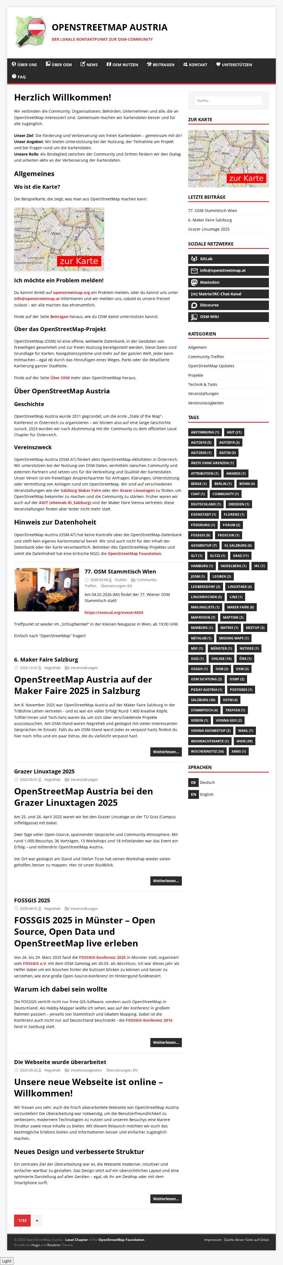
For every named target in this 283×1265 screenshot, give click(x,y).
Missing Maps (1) (234, 638)
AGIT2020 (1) (201, 452)
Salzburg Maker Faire (81, 490)
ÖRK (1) (245, 658)
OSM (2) (222, 669)
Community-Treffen (206, 356)
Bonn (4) (247, 483)
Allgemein (197, 347)
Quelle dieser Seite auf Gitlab (246, 1239)
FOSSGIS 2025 (32, 900)
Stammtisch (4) (204, 710)
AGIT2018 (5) (201, 442)
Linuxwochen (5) (206, 597)
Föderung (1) (203, 525)
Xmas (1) (239, 751)
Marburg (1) (202, 627)
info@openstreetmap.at (37, 298)
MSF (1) (197, 648)
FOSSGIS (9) (200, 535)
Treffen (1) (235, 710)
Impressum (213, 1239)
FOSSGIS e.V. (35, 963)
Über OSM (60, 377)
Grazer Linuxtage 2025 (44, 771)
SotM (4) (230, 700)
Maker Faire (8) (240, 607)
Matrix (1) (229, 627)
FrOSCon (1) (228, 535)
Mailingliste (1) (205, 607)
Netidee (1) (249, 648)
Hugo (36, 1245)
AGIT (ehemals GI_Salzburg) (65, 502)
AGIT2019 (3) (229, 442)
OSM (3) (242, 669)
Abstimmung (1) (205, 432)
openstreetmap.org (71, 292)
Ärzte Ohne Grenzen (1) (212, 463)
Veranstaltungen (84, 667)
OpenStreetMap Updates (211, 365)
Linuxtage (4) (240, 586)
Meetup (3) (255, 627)
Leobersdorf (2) (205, 586)
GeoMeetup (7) (204, 545)
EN (129, 585)
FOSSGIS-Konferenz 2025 (102, 957)
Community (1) (226, 494)
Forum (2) (231, 525)
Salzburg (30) (203, 700)
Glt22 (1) (217, 555)
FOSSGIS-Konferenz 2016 (149, 1020)
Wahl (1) (245, 730)
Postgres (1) (241, 689)
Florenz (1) (234, 514)
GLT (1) (196, 555)
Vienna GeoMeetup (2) (210, 730)
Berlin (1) (223, 483)
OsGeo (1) (199, 669)
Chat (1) (198, 494)
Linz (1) (236, 597)
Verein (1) (199, 720)
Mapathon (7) (203, 617)
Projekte (195, 375)
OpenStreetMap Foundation (134, 553)
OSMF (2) (237, 679)
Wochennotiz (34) (207, 751)
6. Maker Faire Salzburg (46, 659)
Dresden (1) (239, 504)
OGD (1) (197, 658)
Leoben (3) (222, 576)
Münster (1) (221, 648)
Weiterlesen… (166, 751)
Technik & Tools (202, 384)
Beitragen (59, 316)
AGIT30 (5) (227, 452)
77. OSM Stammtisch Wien (120, 571)
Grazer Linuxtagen (137, 490)
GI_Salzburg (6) (238, 545)
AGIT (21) (234, 432)
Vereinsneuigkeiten (86, 1070)
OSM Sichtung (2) (206, 679)
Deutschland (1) (206, 504)
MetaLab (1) (201, 638)
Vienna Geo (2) (229, 720)
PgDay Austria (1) (206, 689)
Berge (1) (199, 483)
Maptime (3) (233, 617)
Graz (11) (241, 555)
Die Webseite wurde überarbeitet (60, 1062)
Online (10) (221, 658)
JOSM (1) (198, 576)
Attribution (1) (205, 473)
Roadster (54, 1245)
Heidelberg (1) (234, 566)
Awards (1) (236, 473)
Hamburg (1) (202, 566)
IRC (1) (259, 566)
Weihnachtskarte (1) (210, 741)
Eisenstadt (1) (203, 514)
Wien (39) (245, 741)
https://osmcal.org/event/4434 (114, 612)
